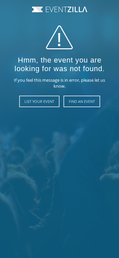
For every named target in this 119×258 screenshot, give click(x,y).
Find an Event (82, 101)
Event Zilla (59, 9)
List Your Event (39, 101)
